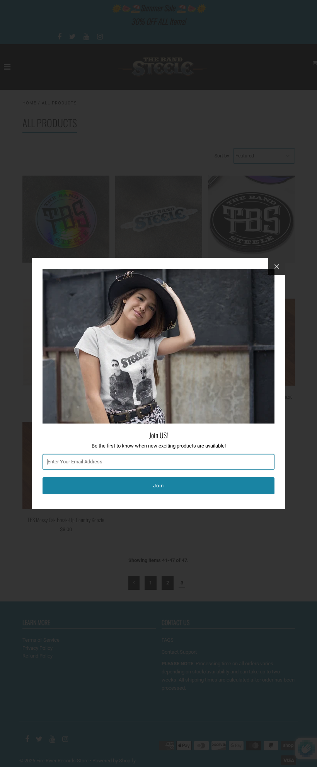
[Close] (276, 266)
